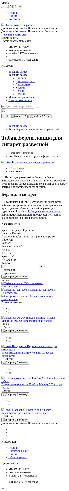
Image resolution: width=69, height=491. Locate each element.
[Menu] (2, 7)
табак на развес (17, 457)
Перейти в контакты (13, 34)
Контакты (14, 18)
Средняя (10, 259)
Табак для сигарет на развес (44, 211)
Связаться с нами (18, 450)
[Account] (6, 7)
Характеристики (18, 171)
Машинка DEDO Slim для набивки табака (26, 320)
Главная (13, 12)
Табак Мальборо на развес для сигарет (24, 412)
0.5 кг (9, 253)
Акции (12, 15)
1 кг (8, 249)
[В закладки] (9, 312)
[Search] (36, 107)
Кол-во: (5, 262)
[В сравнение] (9, 309)
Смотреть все (9, 286)
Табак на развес (17, 125)
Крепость (7, 256)
